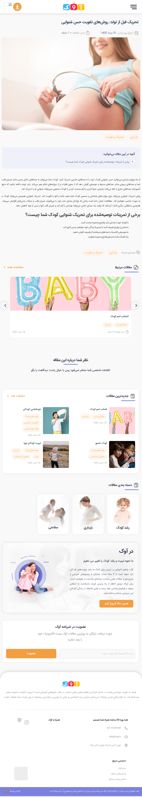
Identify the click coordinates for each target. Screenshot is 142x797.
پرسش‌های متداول (118, 773)
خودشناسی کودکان (32, 409)
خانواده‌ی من (121, 324)
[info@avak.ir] (126, 737)
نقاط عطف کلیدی (31, 429)
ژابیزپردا (6, 791)
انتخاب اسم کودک (119, 316)
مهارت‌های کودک (31, 416)
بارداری (134, 137)
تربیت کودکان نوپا (32, 443)
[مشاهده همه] (4, 267)
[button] (133, 7)
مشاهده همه (15, 267)
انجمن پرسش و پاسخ (117, 779)
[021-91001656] (126, 728)
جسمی (16, 450)
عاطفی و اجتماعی (31, 422)
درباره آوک (122, 768)
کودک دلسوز (101, 443)
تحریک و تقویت (115, 137)
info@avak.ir (115, 736)
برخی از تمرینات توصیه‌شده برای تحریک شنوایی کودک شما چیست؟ (98, 162)
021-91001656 (114, 728)
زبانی (36, 456)
